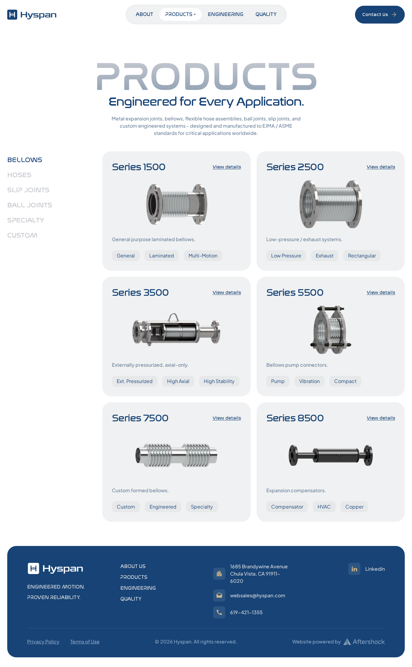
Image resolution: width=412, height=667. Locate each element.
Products (178, 14)
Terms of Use (85, 641)
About (144, 14)
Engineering (225, 14)
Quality (266, 14)
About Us (133, 566)
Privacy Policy (43, 641)
